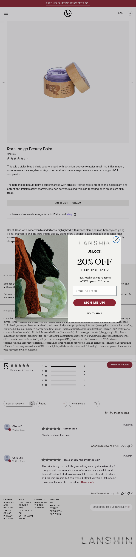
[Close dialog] (116, 239)
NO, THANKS (94, 313)
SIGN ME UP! (94, 303)
